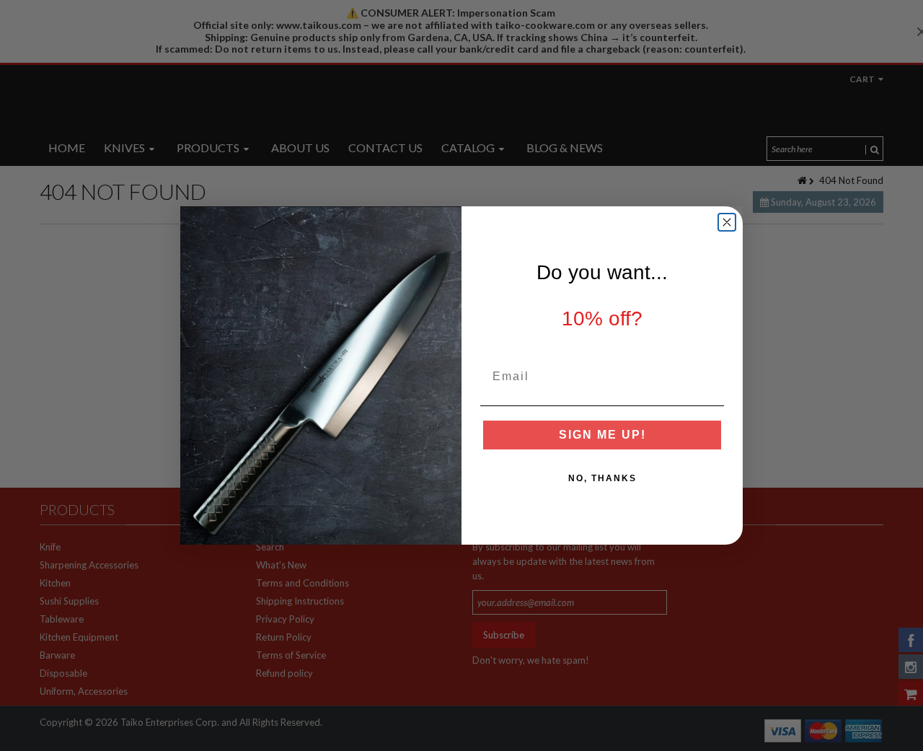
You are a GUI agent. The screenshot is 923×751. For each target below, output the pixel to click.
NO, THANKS (602, 478)
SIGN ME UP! (602, 435)
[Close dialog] (727, 222)
